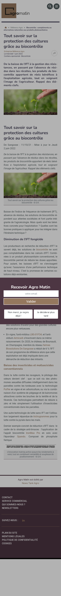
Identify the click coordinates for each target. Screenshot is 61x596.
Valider (31, 301)
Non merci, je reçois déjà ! (18, 314)
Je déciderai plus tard (46, 314)
